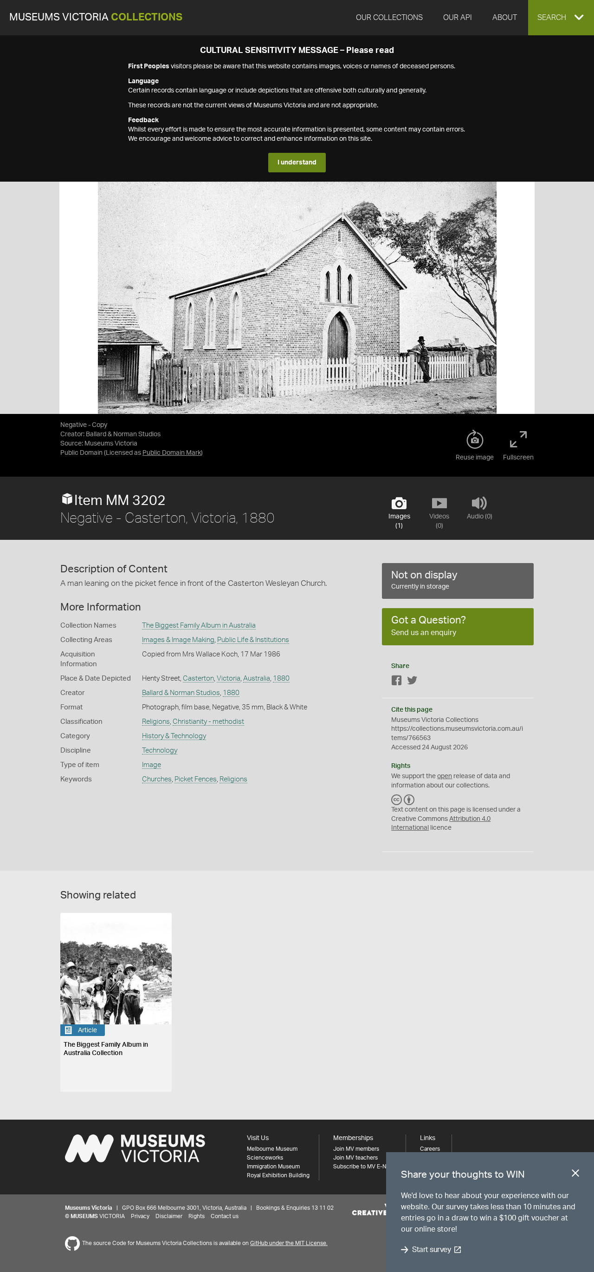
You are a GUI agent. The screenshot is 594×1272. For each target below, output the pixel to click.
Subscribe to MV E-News (364, 1166)
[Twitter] (412, 682)
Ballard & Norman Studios (181, 692)
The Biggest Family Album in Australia (199, 625)
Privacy (140, 1216)
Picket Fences (195, 779)
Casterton (198, 678)
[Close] (575, 1175)
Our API (457, 17)
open (444, 776)
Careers (430, 1149)
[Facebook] (396, 682)
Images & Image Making (178, 639)
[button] (561, 17)
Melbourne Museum (272, 1149)
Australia (256, 678)
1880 (281, 678)
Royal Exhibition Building (278, 1175)
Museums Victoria (95, 17)
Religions (156, 721)
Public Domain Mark (171, 453)
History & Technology (174, 736)
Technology (159, 750)
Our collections (389, 17)
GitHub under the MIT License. (289, 1243)
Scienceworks (265, 1158)
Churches (157, 779)
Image (151, 764)
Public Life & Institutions (253, 639)
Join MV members (356, 1149)
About (504, 17)
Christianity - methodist (208, 721)
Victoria (228, 678)
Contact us (225, 1216)
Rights (196, 1216)
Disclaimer (168, 1216)
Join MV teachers (355, 1158)
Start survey (431, 1249)
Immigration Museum (273, 1166)
